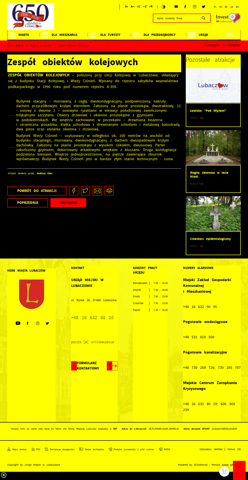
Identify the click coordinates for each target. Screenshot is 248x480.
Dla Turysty (110, 35)
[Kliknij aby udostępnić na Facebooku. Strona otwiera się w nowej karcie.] (73, 191)
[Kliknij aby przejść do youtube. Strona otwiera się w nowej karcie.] (176, 7)
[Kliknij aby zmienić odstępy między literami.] (132, 7)
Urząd (203, 35)
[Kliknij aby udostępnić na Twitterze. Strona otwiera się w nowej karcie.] (85, 191)
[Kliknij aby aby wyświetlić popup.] (224, 471)
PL (215, 7)
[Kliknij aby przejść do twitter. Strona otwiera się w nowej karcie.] (204, 7)
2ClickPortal (201, 464)
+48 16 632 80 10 (92, 318)
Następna (233, 45)
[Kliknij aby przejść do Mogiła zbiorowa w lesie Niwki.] (213, 147)
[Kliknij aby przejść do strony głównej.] (30, 17)
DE (226, 7)
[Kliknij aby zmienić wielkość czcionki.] (126, 7)
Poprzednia (212, 45)
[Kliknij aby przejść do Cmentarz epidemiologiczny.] (213, 213)
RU (237, 7)
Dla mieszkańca (64, 35)
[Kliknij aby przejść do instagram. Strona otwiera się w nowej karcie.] (194, 7)
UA (231, 7)
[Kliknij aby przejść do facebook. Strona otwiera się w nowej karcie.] (185, 7)
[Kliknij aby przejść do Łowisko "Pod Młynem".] (213, 85)
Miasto (23, 35)
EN (220, 7)
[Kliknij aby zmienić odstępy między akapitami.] (151, 7)
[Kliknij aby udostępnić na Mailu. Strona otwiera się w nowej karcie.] (97, 191)
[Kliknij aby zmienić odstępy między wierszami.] (138, 7)
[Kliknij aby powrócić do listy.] (224, 45)
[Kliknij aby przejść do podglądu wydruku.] (109, 191)
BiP (230, 35)
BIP (115, 428)
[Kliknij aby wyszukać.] (203, 18)
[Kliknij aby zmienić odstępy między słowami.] (145, 7)
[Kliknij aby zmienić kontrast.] (163, 6)
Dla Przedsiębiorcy (159, 35)
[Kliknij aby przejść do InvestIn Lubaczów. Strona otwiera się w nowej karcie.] (228, 18)
